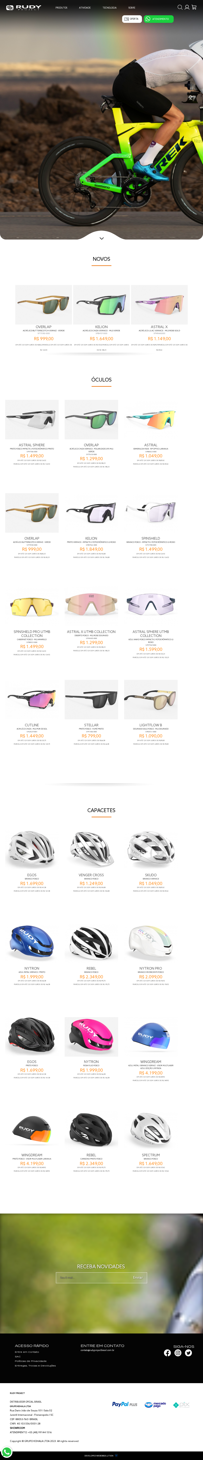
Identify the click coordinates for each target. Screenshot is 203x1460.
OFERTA (134, 19)
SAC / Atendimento (158, 23)
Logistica (152, 28)
